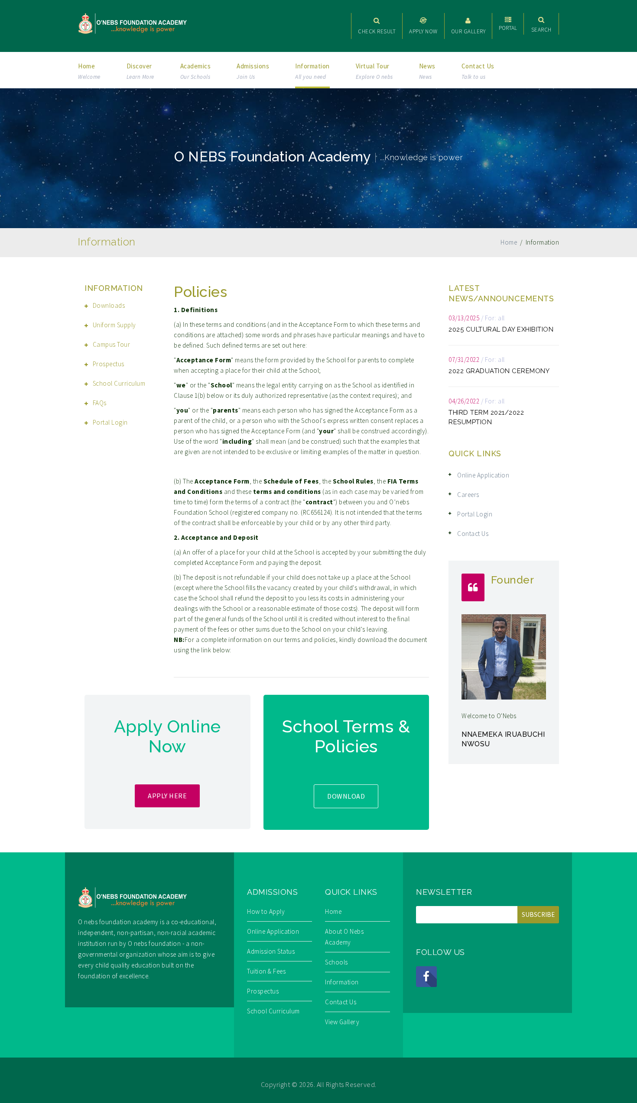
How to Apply (266, 911)
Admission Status (271, 951)
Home (89, 71)
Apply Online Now (167, 736)
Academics (195, 71)
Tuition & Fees (266, 971)
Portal (508, 28)
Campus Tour (111, 344)
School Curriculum (119, 383)
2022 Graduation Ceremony (498, 371)
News (427, 71)
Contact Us (478, 71)
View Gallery (342, 1022)
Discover (140, 71)
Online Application (483, 475)
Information (312, 71)
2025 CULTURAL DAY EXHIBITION (500, 329)
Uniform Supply (114, 325)
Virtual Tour (374, 71)
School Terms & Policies (346, 736)
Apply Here (167, 795)
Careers (468, 494)
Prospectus (108, 364)
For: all (495, 318)
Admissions (253, 71)
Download (346, 796)
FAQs (100, 403)
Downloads (109, 305)
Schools (336, 962)
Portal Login (110, 422)
